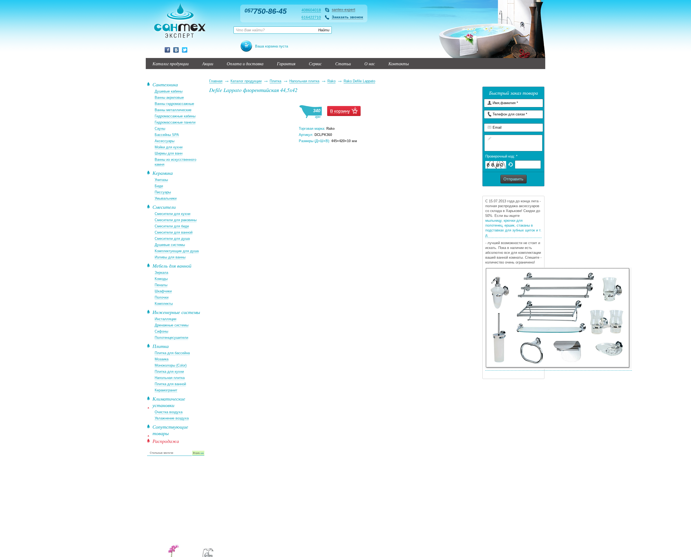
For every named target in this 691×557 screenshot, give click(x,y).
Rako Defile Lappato (359, 81)
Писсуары (163, 192)
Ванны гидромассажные (174, 104)
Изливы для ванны (170, 257)
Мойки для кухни (168, 147)
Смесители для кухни (172, 214)
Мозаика (161, 359)
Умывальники (166, 198)
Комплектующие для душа (177, 251)
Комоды (161, 279)
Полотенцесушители (171, 338)
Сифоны (161, 331)
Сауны (160, 129)
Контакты (398, 63)
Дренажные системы (171, 325)
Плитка (275, 81)
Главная (215, 81)
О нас (369, 63)
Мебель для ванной (172, 265)
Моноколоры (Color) (171, 365)
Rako (331, 81)
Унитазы (161, 180)
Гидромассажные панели (175, 122)
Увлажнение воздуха (172, 418)
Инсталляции (165, 319)
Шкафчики (163, 291)
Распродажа (166, 441)
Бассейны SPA (167, 135)
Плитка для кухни (169, 372)
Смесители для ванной (173, 232)
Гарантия (286, 63)
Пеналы (161, 285)
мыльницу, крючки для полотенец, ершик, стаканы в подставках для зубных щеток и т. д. (513, 227)
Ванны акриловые (169, 97)
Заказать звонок (347, 17)
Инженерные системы (176, 312)
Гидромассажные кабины (175, 116)
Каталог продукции (171, 63)
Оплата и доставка (245, 63)
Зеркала (161, 273)
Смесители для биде (172, 226)
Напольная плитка (304, 81)
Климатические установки (169, 401)
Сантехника (165, 84)
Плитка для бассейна (172, 353)
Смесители (164, 207)
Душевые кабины (168, 91)
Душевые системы (170, 245)
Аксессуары (164, 141)
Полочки (161, 297)
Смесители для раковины (176, 220)
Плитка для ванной (170, 384)
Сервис (315, 63)
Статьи (343, 63)
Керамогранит (166, 390)
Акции (207, 63)
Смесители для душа (172, 239)
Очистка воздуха (168, 412)
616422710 (311, 17)
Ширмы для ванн (168, 153)
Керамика (163, 173)
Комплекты (164, 304)
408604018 (311, 10)
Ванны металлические (173, 110)
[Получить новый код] (510, 164)
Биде (159, 186)
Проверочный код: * (501, 156)
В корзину (344, 111)
